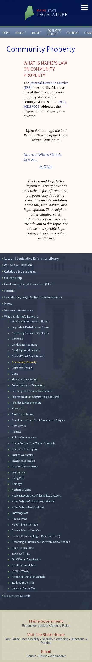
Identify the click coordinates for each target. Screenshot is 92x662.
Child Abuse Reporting (24, 344)
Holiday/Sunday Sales (24, 437)
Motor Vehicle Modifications (28, 507)
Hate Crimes (19, 426)
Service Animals (21, 553)
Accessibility (31, 639)
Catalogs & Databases (20, 271)
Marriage (17, 484)
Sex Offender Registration (26, 559)
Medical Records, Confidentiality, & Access (36, 495)
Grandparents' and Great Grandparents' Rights (38, 420)
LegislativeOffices (54, 32)
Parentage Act (20, 513)
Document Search (17, 596)
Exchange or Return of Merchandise (32, 391)
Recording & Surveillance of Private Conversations (41, 542)
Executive (29, 625)
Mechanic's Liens (21, 490)
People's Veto (20, 519)
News (8, 304)
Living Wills (18, 478)
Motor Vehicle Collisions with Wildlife (33, 501)
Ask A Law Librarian (18, 265)
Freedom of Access (22, 414)
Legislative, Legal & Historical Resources (33, 297)
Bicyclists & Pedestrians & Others (30, 327)
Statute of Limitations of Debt (29, 577)
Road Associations (22, 548)
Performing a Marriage (25, 524)
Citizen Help (13, 278)
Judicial (43, 625)
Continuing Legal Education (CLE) (28, 284)
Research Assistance (18, 310)
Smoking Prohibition (24, 565)
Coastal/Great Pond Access (27, 356)
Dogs (15, 373)
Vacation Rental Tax (23, 588)
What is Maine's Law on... (21, 316)
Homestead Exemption (25, 449)
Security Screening (55, 639)
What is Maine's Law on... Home (30, 321)
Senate (20, 33)
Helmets (16, 432)
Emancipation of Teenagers (27, 385)
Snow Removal (20, 571)
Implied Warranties (22, 455)
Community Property (24, 362)
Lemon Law (18, 472)
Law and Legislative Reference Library (31, 258)
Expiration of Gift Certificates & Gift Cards (35, 397)
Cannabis (17, 339)
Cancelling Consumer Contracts (30, 333)
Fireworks (17, 408)
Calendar (72, 32)
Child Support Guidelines (26, 350)
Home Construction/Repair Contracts (33, 443)
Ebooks (9, 291)
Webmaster (58, 656)
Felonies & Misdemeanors (26, 403)
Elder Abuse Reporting (24, 379)
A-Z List (46, 167)
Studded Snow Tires (23, 582)
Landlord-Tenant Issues (25, 466)
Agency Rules (60, 625)
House (36, 33)
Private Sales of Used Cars (26, 530)
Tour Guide (12, 639)
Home (6, 32)
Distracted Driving (22, 368)
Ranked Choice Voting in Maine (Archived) (36, 536)
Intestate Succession (23, 461)
